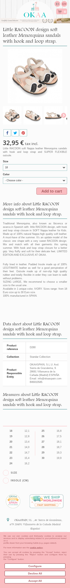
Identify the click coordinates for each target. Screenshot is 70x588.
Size (6, 161)
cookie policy (36, 548)
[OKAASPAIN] (35, 8)
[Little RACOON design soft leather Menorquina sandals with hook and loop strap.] (12, 115)
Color (6, 174)
